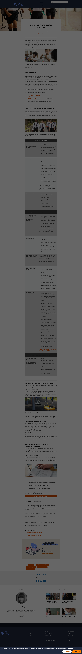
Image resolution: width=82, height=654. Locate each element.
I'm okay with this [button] (76, 651)
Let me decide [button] (67, 651)
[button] (71, 648)
